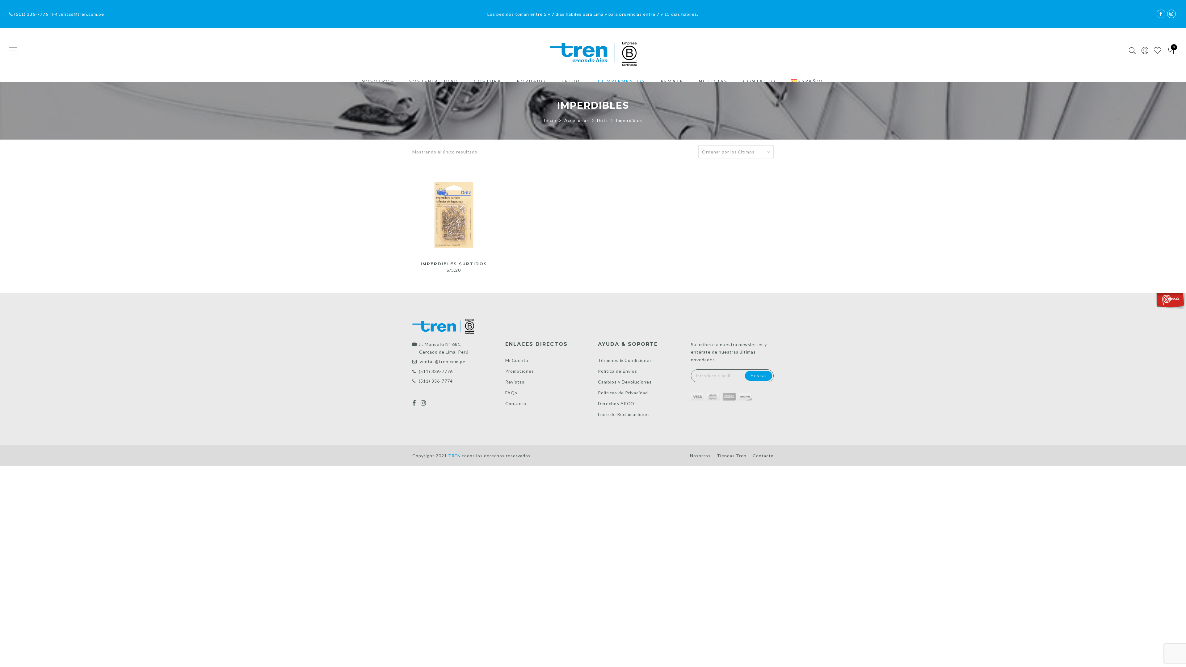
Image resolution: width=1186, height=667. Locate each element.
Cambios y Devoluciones (625, 381)
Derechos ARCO (616, 403)
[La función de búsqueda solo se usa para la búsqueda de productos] (1132, 50)
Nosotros (378, 81)
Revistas (514, 381)
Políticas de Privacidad (623, 392)
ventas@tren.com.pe (442, 361)
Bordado (531, 81)
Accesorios (576, 120)
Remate (672, 81)
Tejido (571, 81)
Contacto (759, 81)
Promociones (519, 371)
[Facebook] (415, 399)
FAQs (511, 392)
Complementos (621, 81)
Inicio (550, 120)
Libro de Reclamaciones (624, 414)
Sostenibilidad (433, 81)
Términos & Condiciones (625, 360)
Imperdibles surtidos (454, 263)
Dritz (602, 120)
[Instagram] (424, 399)
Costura (488, 81)
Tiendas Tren (732, 455)
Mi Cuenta (516, 360)
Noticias (713, 81)
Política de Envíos (617, 371)
